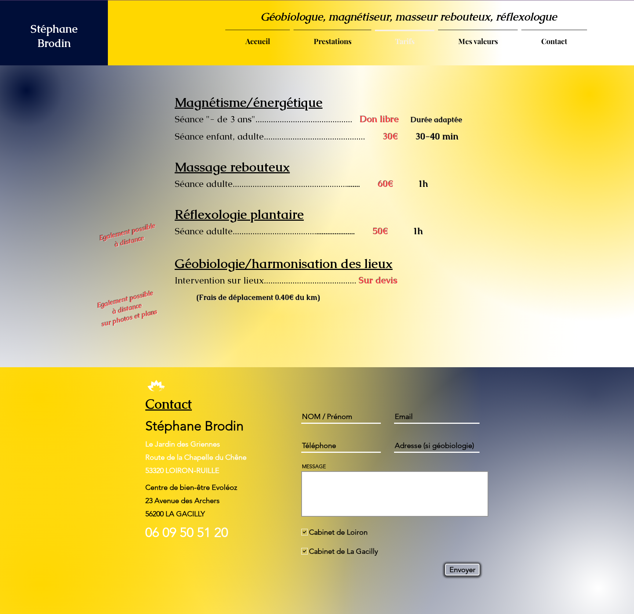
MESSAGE (314, 466)
